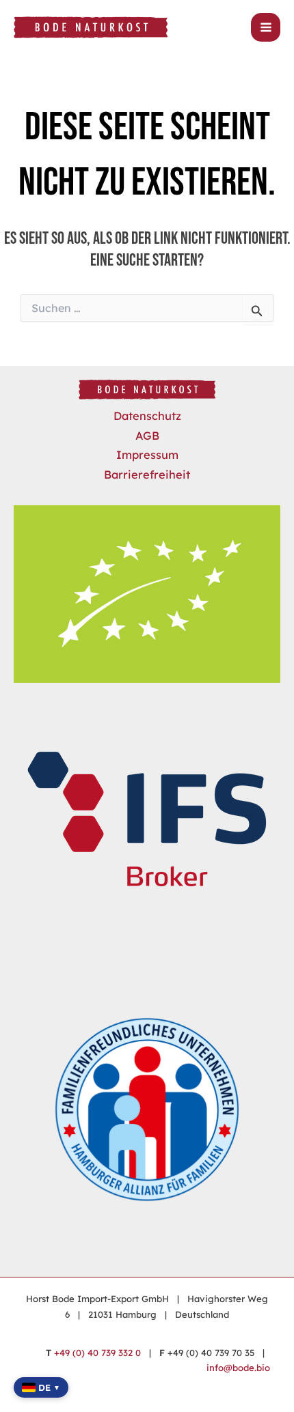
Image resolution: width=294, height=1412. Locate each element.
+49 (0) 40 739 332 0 (97, 1352)
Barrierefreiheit (147, 474)
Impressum (147, 455)
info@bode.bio (238, 1367)
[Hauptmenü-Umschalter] (265, 27)
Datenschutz (147, 416)
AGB (147, 435)
